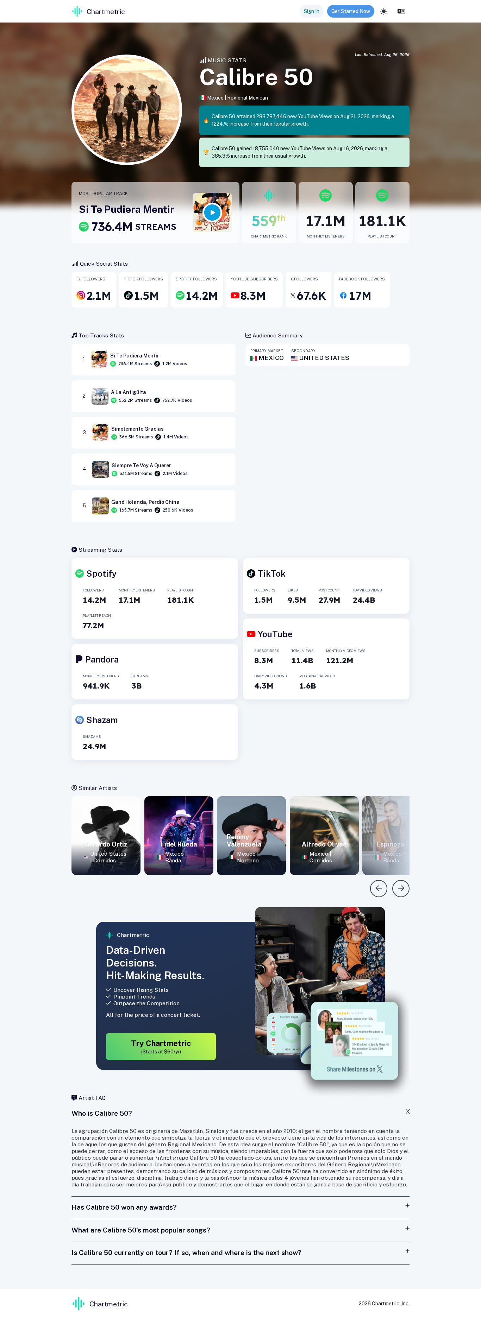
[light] (383, 11)
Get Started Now (350, 11)
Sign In (311, 11)
